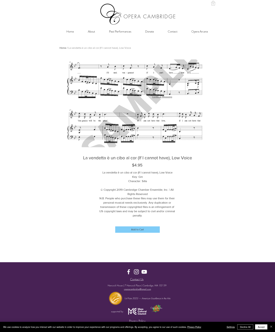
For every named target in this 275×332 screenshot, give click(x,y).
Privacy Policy (194, 326)
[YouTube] (144, 271)
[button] (213, 3)
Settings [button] (231, 326)
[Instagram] (136, 271)
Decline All (245, 326)
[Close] (271, 326)
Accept (261, 326)
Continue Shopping (162, 96)
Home (63, 48)
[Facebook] (128, 271)
